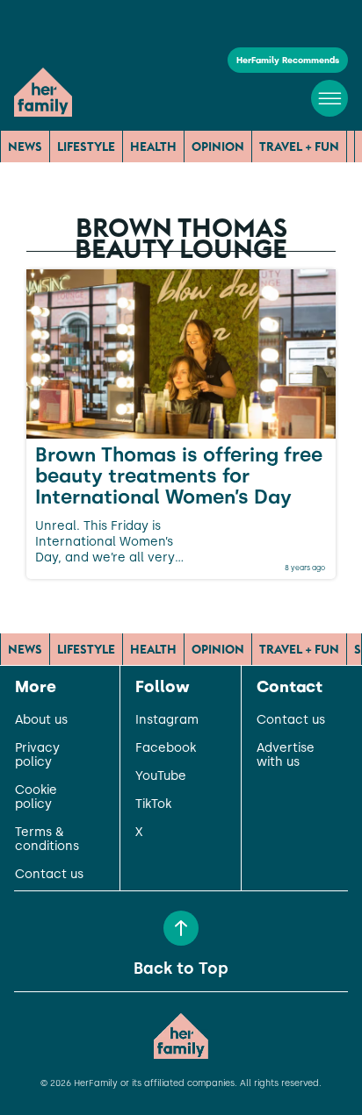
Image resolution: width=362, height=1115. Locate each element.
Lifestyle (86, 146)
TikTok (153, 804)
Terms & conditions (47, 840)
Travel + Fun (299, 146)
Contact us (49, 875)
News (25, 146)
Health (153, 146)
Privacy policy (37, 755)
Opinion (218, 146)
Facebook (165, 748)
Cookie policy (36, 797)
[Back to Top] (181, 928)
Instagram (167, 720)
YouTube (160, 776)
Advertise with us (286, 755)
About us (41, 720)
